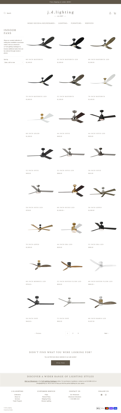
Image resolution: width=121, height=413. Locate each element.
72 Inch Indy (63, 318)
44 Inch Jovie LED (96, 133)
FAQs (46, 394)
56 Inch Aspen (95, 207)
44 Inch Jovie (63, 133)
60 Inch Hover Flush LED (100, 281)
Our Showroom (74, 394)
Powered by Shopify (8, 409)
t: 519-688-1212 (75, 399)
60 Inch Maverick (34, 59)
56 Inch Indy (32, 318)
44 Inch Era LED (64, 244)
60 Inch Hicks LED (66, 207)
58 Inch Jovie (94, 170)
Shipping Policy (46, 399)
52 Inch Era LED (96, 244)
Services (89, 23)
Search (9, 13)
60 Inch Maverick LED (98, 59)
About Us (17, 397)
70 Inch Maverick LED (36, 96)
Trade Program (17, 401)
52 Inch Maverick (65, 96)
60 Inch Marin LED (97, 318)
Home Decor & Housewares (41, 23)
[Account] (110, 13)
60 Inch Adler (32, 133)
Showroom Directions (74, 397)
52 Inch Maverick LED (67, 59)
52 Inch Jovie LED (65, 170)
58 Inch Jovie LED (34, 207)
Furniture (76, 23)
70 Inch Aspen (32, 244)
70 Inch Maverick (96, 96)
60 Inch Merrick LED (36, 281)
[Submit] (6, 13)
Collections (17, 394)
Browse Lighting (46, 401)
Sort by (6, 59)
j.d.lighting (9, 407)
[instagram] (106, 395)
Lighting (62, 23)
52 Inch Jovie (32, 170)
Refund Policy (46, 397)
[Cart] (114, 13)
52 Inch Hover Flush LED (69, 281)
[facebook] (101, 395)
